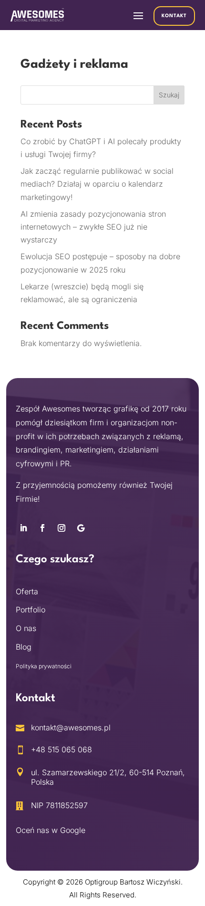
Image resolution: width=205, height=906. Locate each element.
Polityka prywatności (44, 666)
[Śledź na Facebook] (42, 528)
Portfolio (30, 609)
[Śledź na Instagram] (61, 528)
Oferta (27, 591)
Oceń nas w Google (50, 830)
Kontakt (174, 15)
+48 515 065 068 (61, 749)
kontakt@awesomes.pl (71, 727)
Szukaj (169, 95)
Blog (23, 647)
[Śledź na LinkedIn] (23, 528)
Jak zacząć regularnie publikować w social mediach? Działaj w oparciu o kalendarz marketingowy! (97, 183)
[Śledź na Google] (80, 528)
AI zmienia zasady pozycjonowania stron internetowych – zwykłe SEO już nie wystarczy (93, 226)
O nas (26, 628)
